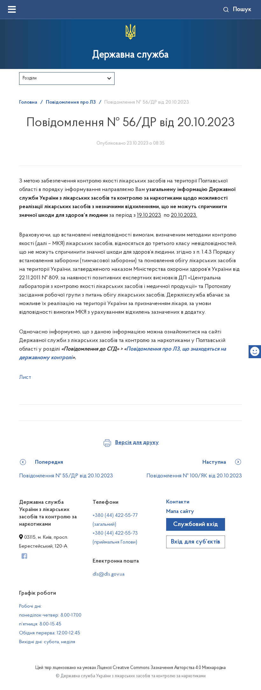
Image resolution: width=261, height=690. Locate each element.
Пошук (242, 9)
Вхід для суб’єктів (195, 542)
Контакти (177, 502)
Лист (25, 377)
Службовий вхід (195, 524)
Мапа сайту (180, 512)
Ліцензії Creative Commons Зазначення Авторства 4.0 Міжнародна (161, 668)
